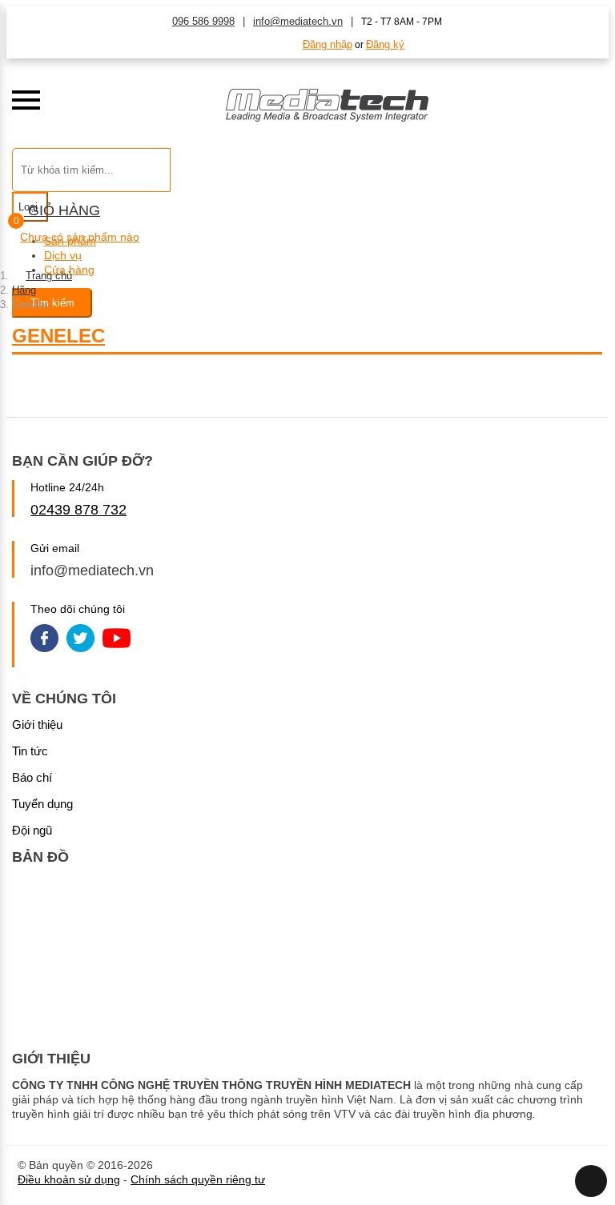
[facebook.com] (44, 639)
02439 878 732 (78, 510)
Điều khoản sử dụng (69, 1179)
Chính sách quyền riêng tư (198, 1179)
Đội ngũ (32, 830)
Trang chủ (49, 276)
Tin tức (30, 751)
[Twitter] (80, 639)
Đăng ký (385, 44)
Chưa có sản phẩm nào (79, 236)
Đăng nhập (327, 44)
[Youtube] (116, 639)
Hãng (24, 290)
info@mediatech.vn (298, 21)
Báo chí (32, 777)
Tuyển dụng (42, 804)
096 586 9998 (203, 21)
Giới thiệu (37, 724)
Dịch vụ (63, 255)
